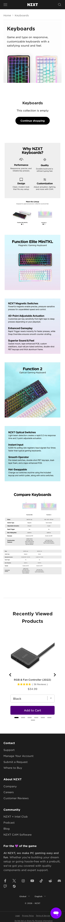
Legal (17, 915)
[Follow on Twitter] (14, 880)
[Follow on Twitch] (5, 886)
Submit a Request (15, 761)
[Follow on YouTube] (32, 880)
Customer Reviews (16, 798)
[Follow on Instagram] (23, 880)
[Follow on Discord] (59, 880)
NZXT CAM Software (17, 834)
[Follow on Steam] (14, 886)
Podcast (9, 822)
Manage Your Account (18, 755)
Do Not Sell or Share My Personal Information (34, 920)
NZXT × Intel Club (15, 816)
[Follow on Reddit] (50, 880)
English (38, 896)
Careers (8, 792)
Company (10, 786)
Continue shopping (32, 120)
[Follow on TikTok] (41, 880)
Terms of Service (43, 915)
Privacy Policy (28, 915)
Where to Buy (12, 767)
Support (9, 749)
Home (7, 15)
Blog (6, 828)
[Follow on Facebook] (5, 880)
